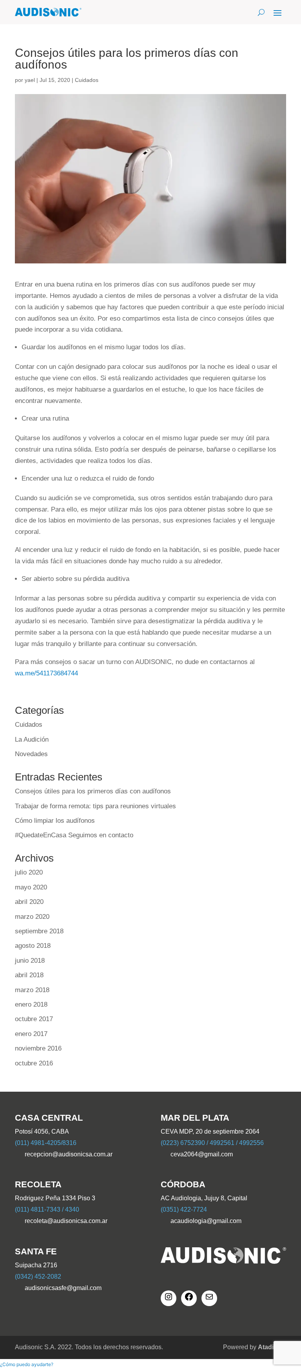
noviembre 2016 (38, 1048)
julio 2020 (29, 872)
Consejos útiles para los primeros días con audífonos (93, 791)
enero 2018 (31, 1004)
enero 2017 (31, 1034)
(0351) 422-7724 (184, 1209)
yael (30, 80)
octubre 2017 (34, 1019)
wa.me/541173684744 (46, 673)
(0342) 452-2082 (38, 1276)
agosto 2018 (33, 945)
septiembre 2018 (39, 931)
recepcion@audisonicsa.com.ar (68, 1154)
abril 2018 (29, 975)
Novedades (31, 754)
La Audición (32, 739)
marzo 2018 (32, 990)
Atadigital (272, 1347)
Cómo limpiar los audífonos (55, 820)
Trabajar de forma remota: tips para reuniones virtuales (95, 806)
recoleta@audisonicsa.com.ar (66, 1221)
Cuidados (86, 80)
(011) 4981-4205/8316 (45, 1143)
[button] (26, 1364)
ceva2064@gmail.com (201, 1154)
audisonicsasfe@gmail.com (63, 1288)
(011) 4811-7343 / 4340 (47, 1209)
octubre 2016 (34, 1063)
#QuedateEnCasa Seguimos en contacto (74, 835)
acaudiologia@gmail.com (205, 1221)
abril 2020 (29, 901)
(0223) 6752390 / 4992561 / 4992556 (212, 1143)
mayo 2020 (31, 887)
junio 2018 (30, 960)
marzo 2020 (32, 916)
